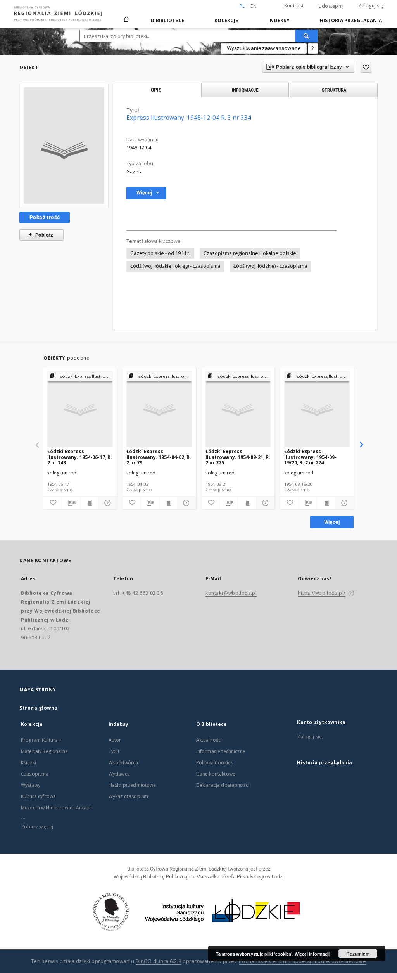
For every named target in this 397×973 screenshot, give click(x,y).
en (253, 6)
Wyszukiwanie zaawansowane (263, 48)
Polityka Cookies (214, 762)
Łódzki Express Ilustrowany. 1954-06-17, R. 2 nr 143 (79, 457)
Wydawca (119, 773)
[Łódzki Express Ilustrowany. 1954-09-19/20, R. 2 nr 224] (317, 409)
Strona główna (38, 708)
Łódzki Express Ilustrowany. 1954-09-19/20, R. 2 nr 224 (310, 457)
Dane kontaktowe (215, 773)
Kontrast (294, 5)
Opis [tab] (156, 90)
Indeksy (279, 20)
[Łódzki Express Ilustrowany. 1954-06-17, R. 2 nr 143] (80, 409)
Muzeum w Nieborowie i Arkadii (56, 807)
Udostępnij (331, 6)
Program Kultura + (41, 740)
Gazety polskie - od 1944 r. (160, 253)
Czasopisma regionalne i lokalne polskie (250, 253)
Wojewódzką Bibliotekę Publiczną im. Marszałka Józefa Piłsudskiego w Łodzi (198, 877)
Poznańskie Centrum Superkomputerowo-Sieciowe (302, 961)
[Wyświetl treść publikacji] (89, 503)
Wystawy (30, 785)
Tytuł (114, 751)
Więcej (332, 522)
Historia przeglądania (351, 20)
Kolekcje (226, 20)
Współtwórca (123, 762)
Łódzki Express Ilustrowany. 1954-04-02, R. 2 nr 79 (158, 457)
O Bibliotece (167, 20)
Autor (115, 740)
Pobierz (44, 235)
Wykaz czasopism (128, 796)
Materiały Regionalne (44, 751)
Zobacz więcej (37, 826)
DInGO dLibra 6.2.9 (158, 961)
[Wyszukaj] (306, 36)
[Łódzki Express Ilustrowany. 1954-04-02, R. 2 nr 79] (159, 409)
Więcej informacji (312, 954)
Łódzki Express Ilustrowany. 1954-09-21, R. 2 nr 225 (237, 457)
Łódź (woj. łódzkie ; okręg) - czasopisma (175, 266)
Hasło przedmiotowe (132, 785)
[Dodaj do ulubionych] (366, 67)
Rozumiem (358, 953)
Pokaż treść (44, 217)
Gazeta (134, 171)
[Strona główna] (126, 16)
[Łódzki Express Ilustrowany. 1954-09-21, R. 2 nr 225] (238, 409)
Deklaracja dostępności (222, 785)
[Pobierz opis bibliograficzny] (70, 503)
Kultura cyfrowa (38, 796)
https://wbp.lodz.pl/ (321, 593)
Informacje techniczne (220, 751)
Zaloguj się (370, 5)
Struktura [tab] (334, 90)
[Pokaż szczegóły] (106, 503)
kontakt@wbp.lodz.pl (231, 593)
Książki (28, 762)
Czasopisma (35, 773)
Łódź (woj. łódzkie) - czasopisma (270, 266)
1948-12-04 (138, 147)
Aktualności (209, 740)
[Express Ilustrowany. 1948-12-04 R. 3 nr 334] (64, 145)
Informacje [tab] (245, 90)
